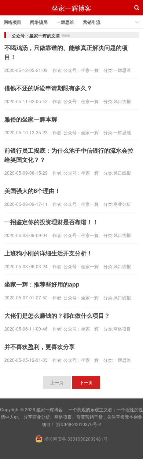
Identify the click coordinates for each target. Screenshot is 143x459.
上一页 (56, 382)
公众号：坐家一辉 (81, 70)
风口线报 (122, 101)
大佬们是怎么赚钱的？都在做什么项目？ (57, 315)
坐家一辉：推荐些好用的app (42, 284)
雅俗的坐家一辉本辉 (30, 119)
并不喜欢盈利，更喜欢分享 (39, 346)
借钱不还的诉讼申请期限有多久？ (48, 88)
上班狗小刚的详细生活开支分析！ (48, 253)
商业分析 (122, 204)
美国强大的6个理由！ (32, 190)
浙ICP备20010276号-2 (78, 424)
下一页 (86, 382)
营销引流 (91, 22)
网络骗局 (39, 22)
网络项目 (12, 22)
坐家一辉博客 (71, 7)
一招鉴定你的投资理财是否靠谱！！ (51, 222)
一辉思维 (65, 22)
